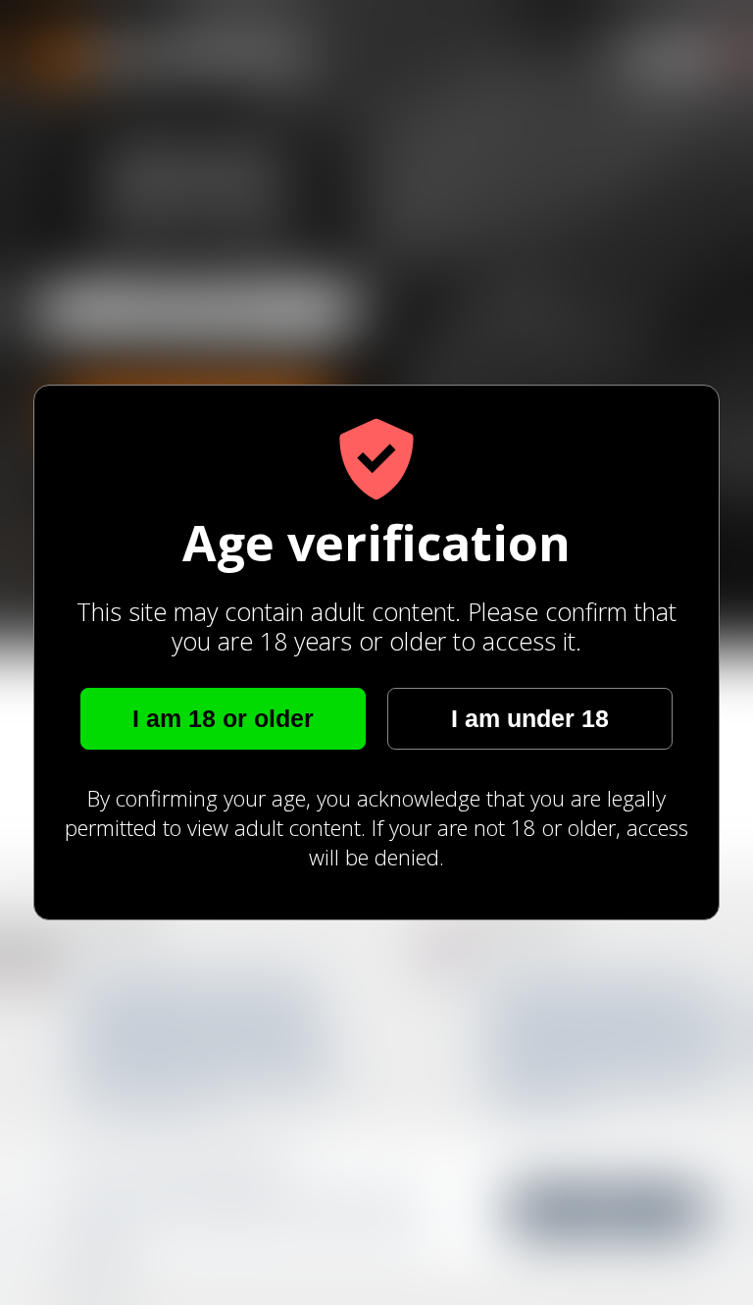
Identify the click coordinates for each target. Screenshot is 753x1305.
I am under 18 (530, 718)
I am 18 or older (223, 718)
